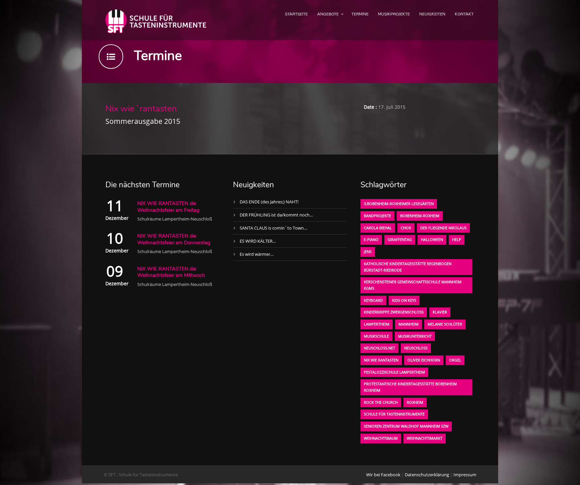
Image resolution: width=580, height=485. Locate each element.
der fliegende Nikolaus (443, 227)
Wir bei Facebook (383, 475)
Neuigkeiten (432, 14)
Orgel (455, 359)
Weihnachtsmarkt (424, 438)
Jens (368, 251)
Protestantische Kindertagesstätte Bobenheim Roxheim (410, 387)
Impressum (464, 475)
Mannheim (408, 324)
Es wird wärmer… (257, 254)
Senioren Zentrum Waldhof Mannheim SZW (406, 426)
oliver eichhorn (423, 359)
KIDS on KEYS (404, 300)
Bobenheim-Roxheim (419, 215)
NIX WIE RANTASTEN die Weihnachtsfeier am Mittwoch (171, 272)
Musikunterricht (415, 336)
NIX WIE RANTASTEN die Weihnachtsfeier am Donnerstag (173, 239)
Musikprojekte (394, 14)
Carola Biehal (378, 227)
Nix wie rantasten (381, 359)
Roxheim (415, 402)
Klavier (440, 311)
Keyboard (373, 300)
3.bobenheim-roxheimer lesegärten (399, 203)
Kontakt (464, 14)
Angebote (328, 14)
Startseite (296, 14)
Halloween (432, 239)
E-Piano (371, 239)
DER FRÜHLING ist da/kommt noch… (276, 215)
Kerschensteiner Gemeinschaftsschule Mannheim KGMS (413, 285)
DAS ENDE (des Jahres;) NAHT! (269, 202)
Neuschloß (416, 347)
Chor (406, 227)
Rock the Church (381, 402)
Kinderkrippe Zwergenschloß (394, 311)
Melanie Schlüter (445, 324)
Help (456, 239)
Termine (360, 14)
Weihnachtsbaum (381, 438)
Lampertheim (376, 324)
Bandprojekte (377, 215)
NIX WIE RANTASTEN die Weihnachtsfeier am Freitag (168, 206)
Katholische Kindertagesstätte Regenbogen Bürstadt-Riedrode (407, 267)
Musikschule (376, 336)
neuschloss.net (379, 347)
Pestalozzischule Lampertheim (394, 372)
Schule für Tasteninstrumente (394, 414)
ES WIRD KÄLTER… (258, 241)
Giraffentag (400, 239)
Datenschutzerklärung (427, 475)
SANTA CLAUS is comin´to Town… (273, 228)
